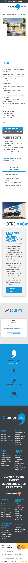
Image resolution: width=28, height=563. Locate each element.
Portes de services (19, 463)
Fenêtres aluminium (19, 438)
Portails (9, 14)
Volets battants (5, 453)
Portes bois (4, 438)
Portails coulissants (6, 516)
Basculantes (17, 455)
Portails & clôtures (17, 14)
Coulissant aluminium (19, 432)
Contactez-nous (13, 290)
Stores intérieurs (5, 536)
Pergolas (16, 511)
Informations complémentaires (14, 169)
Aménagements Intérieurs (6, 524)
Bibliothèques (4, 528)
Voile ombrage (18, 519)
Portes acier (4, 434)
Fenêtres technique (19, 447)
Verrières (3, 538)
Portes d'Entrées (4, 431)
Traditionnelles (18, 469)
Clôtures (3, 502)
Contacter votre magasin (13, 132)
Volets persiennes (5, 459)
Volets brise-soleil (5, 455)
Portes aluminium (5, 436)
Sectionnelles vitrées (19, 467)
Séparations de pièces (7, 534)
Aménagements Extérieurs (20, 500)
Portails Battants (5, 514)
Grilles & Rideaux (18, 459)
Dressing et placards (6, 530)
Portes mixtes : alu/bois (7, 440)
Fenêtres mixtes (18, 443)
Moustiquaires (18, 509)
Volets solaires (5, 465)
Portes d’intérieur (5, 532)
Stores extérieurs (18, 517)
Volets (4, 451)
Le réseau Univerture (19, 529)
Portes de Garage (18, 451)
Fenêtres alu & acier (19, 436)
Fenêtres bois (17, 440)
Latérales (16, 461)
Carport (16, 503)
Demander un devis (12, 128)
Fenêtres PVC (17, 445)
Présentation (17, 527)
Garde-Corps (17, 505)
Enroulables (17, 457)
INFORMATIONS (19, 524)
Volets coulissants (6, 457)
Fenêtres (17, 430)
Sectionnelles (17, 465)
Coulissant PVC (18, 434)
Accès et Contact (18, 532)
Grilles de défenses (19, 507)
